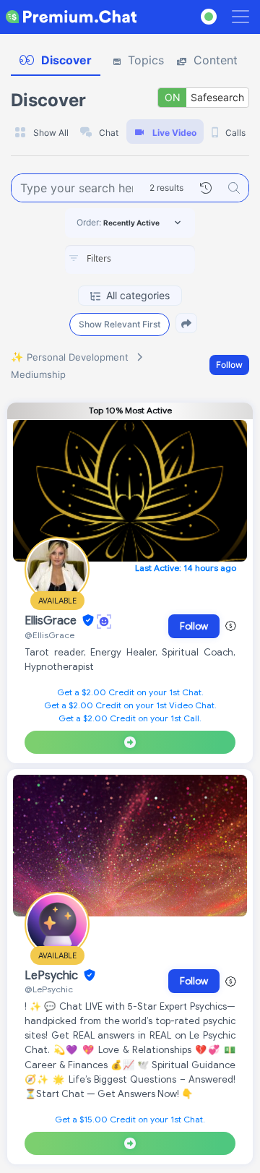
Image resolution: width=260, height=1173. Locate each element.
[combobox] (130, 259)
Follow (229, 364)
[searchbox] (152, 259)
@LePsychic (49, 989)
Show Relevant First (119, 324)
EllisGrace (52, 621)
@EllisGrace (49, 635)
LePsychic (53, 975)
